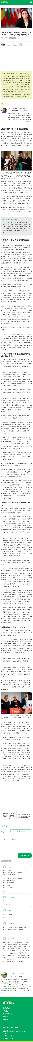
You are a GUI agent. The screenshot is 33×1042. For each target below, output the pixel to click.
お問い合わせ (7, 1020)
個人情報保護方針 (8, 1014)
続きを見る (29, 121)
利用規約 (5, 1011)
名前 (3, 832)
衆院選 (3, 207)
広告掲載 (5, 1017)
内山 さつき (9, 45)
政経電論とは (7, 1008)
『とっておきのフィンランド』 (14, 986)
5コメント (13, 38)
